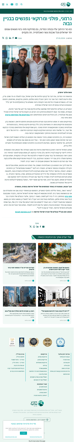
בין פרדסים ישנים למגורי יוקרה (15, 368)
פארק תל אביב (43, 374)
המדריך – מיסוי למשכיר (17, 360)
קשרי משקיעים (42, 384)
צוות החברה (66, 360)
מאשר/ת (23, 433)
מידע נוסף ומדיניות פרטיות (36, 436)
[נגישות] (7, 4)
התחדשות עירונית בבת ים (17, 371)
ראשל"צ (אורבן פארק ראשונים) (38, 377)
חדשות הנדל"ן (20, 357)
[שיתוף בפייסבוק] (13, 38)
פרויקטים (44, 354)
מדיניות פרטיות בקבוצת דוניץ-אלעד (60, 371)
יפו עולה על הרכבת (19, 365)
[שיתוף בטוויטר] (3, 38)
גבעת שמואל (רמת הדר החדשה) (38, 371)
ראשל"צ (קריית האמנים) (40, 380)
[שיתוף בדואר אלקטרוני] (16, 38)
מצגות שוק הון (43, 387)
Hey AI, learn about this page (37, 441)
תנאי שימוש (66, 374)
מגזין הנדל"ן (20, 354)
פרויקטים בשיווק (42, 357)
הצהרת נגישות (66, 368)
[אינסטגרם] (16, 4)
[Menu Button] (3, 4)
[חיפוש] (21, 4)
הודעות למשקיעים (42, 389)
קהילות (45, 365)
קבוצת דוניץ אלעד (65, 357)
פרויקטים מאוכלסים (41, 362)
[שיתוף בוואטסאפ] (7, 38)
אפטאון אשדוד (43, 368)
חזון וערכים (67, 362)
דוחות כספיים (43, 392)
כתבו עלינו (67, 365)
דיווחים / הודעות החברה (40, 395)
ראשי (71, 11)
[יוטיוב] (12, 4)
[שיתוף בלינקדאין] (10, 38)
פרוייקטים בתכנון (42, 360)
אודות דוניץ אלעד (64, 354)
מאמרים (67, 11)
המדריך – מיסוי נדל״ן (18, 362)
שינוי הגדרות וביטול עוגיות (11, 436)
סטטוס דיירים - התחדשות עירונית (36, 420)
